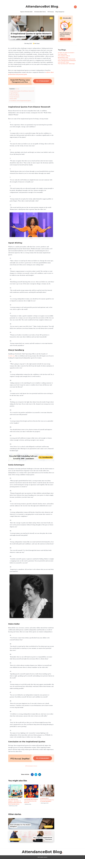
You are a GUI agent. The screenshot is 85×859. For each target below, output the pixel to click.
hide (17, 88)
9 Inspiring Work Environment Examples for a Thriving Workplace (47, 800)
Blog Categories (60, 11)
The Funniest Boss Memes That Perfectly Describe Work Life (31, 801)
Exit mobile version (42, 857)
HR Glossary (50, 11)
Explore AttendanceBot (26, 11)
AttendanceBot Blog (42, 6)
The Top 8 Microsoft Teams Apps (66, 63)
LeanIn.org (11, 356)
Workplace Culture (32, 766)
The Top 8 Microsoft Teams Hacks (66, 59)
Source (31, 238)
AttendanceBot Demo (40, 11)
